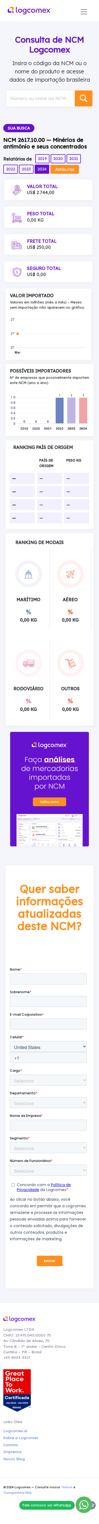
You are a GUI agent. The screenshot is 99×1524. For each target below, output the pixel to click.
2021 (73, 158)
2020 (58, 158)
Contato (10, 1444)
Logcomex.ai (15, 1430)
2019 (42, 158)
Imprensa (12, 1451)
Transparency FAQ (17, 1493)
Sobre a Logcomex (20, 1437)
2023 (26, 169)
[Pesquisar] (83, 98)
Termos (67, 1487)
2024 (41, 169)
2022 (10, 169)
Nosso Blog (14, 1458)
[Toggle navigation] (83, 12)
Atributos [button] (64, 169)
